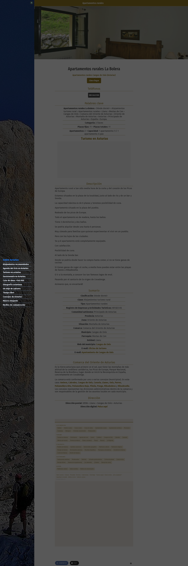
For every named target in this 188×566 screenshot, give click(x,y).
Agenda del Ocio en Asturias (15, 268)
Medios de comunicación (14, 305)
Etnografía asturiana (12, 284)
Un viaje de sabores (12, 288)
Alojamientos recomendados (16, 264)
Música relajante (10, 301)
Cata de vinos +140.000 (13, 280)
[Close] (31, 2)
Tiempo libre (8, 292)
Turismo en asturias (12, 272)
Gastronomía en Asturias (14, 276)
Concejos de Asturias (12, 297)
